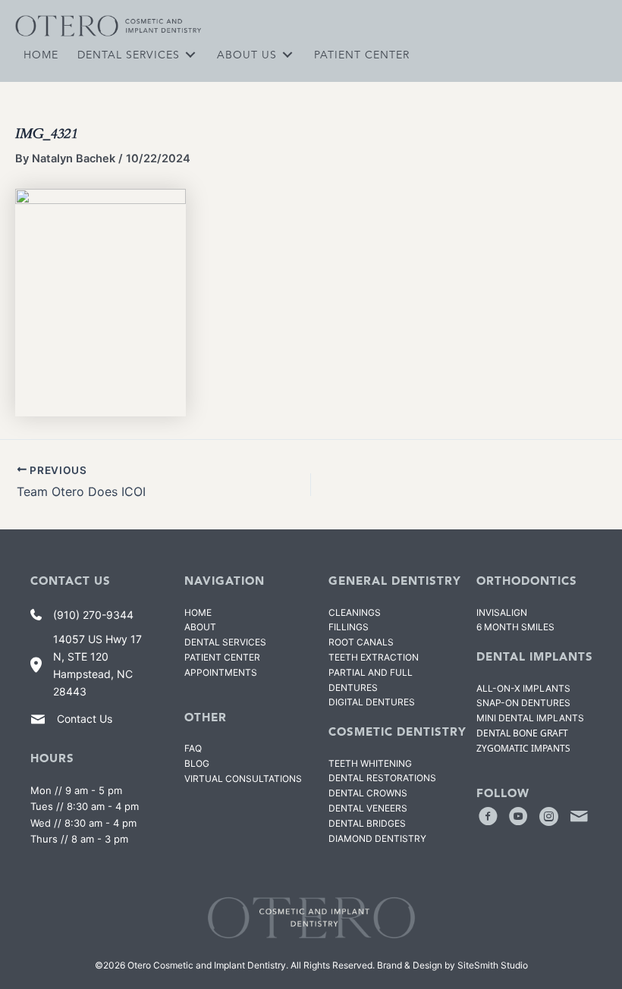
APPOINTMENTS (220, 672)
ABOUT (200, 627)
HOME (198, 612)
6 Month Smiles (515, 627)
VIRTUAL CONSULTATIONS (243, 778)
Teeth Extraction (373, 657)
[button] (487, 816)
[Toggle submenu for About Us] (287, 54)
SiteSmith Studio (492, 965)
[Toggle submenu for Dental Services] (190, 54)
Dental (367, 823)
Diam (377, 838)
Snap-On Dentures (523, 702)
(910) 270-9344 (93, 614)
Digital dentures (371, 702)
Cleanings (354, 612)
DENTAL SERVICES (225, 642)
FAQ (193, 748)
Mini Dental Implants (530, 718)
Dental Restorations (382, 777)
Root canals (361, 642)
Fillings (348, 627)
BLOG (196, 763)
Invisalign (501, 612)
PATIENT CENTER (222, 657)
